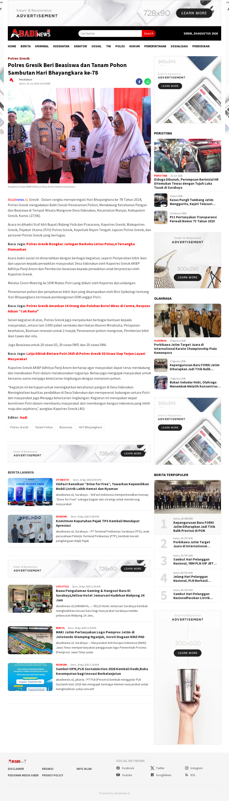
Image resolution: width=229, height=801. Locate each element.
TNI (108, 46)
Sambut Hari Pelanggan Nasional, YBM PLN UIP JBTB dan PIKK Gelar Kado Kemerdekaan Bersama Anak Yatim (195, 561)
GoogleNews (163, 775)
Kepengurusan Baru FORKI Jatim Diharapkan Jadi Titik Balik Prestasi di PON (194, 367)
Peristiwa (160, 175)
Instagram (196, 768)
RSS (192, 775)
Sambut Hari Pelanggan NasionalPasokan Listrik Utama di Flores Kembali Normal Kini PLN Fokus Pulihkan (191, 596)
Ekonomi (61, 516)
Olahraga (160, 340)
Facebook (127, 768)
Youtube (126, 775)
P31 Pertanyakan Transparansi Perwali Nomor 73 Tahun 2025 (193, 219)
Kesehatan (61, 46)
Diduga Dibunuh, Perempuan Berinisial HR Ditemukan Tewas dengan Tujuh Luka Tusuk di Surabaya (186, 184)
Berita (26, 46)
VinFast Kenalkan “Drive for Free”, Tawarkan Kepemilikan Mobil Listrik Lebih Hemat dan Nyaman (102, 486)
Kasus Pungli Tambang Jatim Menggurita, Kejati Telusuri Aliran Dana (191, 202)
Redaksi (47, 769)
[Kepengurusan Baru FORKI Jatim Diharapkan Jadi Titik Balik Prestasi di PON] (187, 497)
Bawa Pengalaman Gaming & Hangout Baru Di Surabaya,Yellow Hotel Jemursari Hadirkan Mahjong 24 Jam (100, 595)
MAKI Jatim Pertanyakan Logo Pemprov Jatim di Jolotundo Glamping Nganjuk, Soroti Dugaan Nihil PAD (100, 634)
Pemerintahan (155, 46)
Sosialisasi (179, 46)
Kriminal (42, 46)
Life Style (62, 586)
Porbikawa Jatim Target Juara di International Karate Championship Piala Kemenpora (185, 349)
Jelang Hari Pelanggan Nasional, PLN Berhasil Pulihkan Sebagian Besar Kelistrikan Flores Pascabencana (192, 579)
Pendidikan (201, 46)
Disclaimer (16, 769)
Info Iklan (84, 769)
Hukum (134, 46)
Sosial (96, 46)
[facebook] (139, 81)
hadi (23, 417)
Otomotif (63, 479)
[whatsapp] (147, 81)
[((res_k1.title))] (187, 155)
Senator (80, 46)
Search (148, 33)
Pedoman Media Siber (23, 775)
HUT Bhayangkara (90, 427)
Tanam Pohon (44, 427)
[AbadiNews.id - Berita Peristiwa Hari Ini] (29, 33)
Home (12, 46)
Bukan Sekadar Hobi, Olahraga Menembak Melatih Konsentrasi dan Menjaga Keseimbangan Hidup (194, 384)
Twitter (159, 768)
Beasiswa (65, 427)
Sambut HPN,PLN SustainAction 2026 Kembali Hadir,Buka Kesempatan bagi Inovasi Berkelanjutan (102, 671)
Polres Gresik (19, 427)
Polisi (120, 46)
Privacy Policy (52, 775)
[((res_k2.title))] (187, 320)
